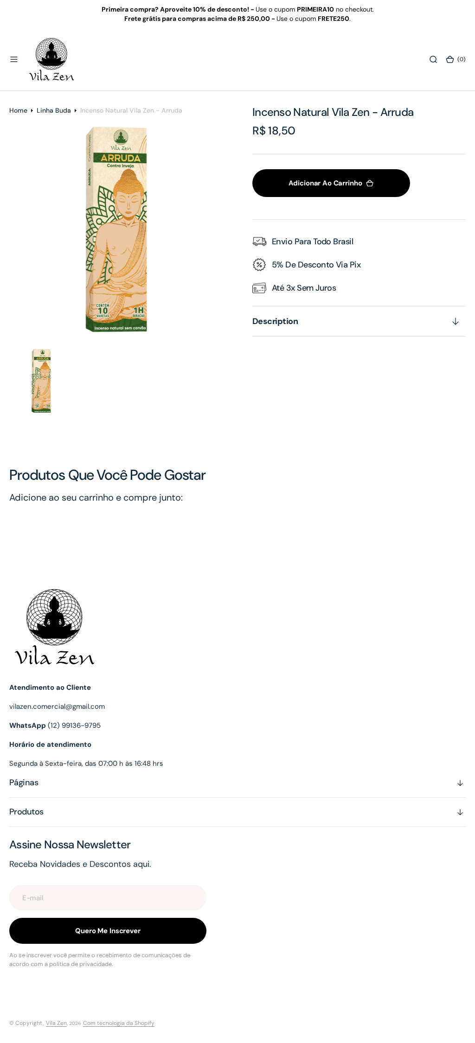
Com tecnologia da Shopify (118, 1023)
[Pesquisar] (433, 59)
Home (18, 110)
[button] (14, 59)
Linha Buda (54, 110)
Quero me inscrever (107, 930)
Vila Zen (56, 1023)
